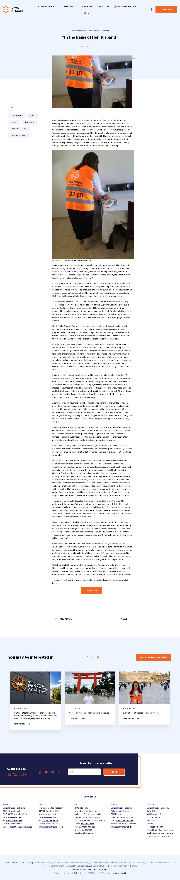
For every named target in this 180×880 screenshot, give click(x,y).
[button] (46, 6)
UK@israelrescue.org (85, 833)
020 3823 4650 (87, 823)
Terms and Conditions (97, 869)
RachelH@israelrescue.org (160, 833)
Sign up (114, 771)
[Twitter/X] (87, 46)
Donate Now (91, 590)
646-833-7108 (49, 817)
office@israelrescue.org (51, 826)
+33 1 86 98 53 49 (125, 817)
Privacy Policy (79, 869)
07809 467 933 (88, 826)
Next (124, 618)
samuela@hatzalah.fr (121, 826)
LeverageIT (120, 873)
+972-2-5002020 (14, 817)
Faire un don (166, 9)
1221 (22, 774)
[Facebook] (82, 46)
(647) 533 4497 (156, 826)
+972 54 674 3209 (124, 820)
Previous (65, 618)
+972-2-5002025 (14, 820)
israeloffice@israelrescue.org (17, 826)
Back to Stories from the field (153, 657)
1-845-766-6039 (50, 820)
